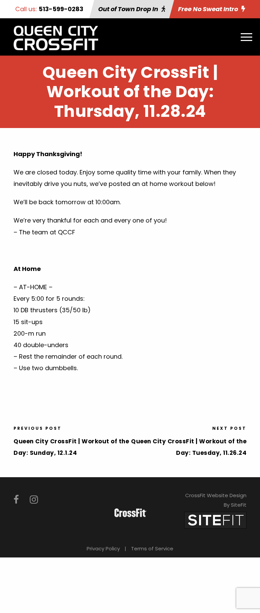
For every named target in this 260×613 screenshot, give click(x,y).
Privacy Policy (103, 548)
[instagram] (34, 500)
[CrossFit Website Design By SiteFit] (215, 519)
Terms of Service (152, 548)
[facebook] (16, 500)
